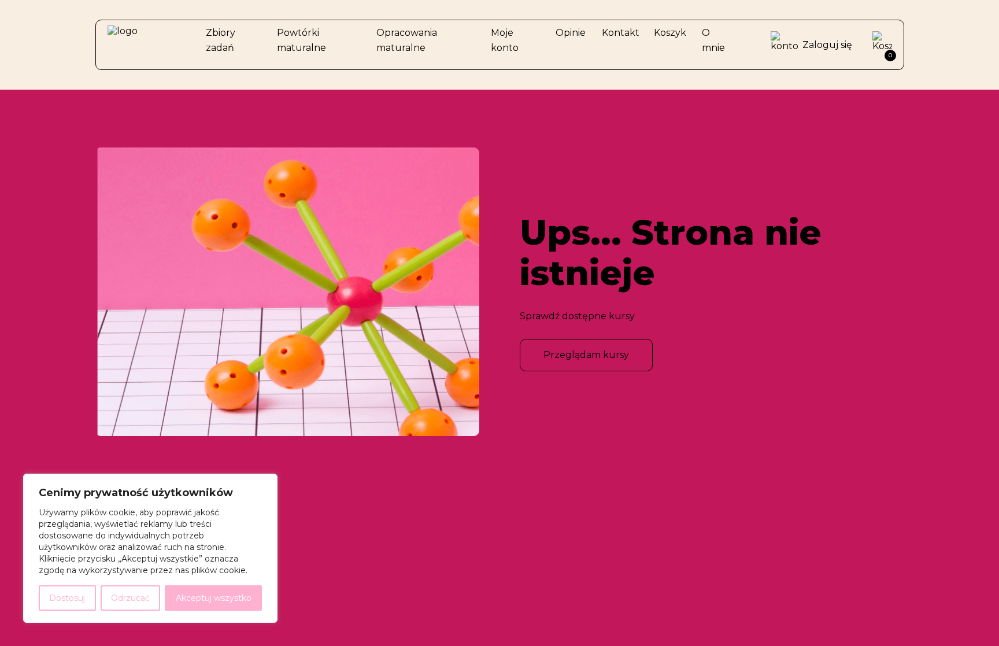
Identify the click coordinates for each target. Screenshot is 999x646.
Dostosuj (67, 598)
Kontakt (620, 32)
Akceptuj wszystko (213, 598)
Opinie (571, 32)
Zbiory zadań (220, 40)
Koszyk (670, 32)
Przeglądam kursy (586, 354)
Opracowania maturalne (406, 40)
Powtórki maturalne (301, 40)
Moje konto (505, 40)
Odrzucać (130, 598)
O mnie (713, 40)
